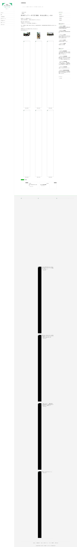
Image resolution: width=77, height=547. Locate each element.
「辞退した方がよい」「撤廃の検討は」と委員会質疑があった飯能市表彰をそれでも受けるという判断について (64, 63)
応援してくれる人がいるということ (47, 471)
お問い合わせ (2, 24)
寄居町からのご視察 (62, 44)
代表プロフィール (3, 18)
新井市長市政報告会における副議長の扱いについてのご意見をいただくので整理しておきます (64, 72)
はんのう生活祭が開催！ (43, 184)
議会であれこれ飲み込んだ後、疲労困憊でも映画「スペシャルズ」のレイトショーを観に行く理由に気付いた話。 (64, 58)
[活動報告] (24, 185)
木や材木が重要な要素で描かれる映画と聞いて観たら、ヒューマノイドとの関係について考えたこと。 (64, 53)
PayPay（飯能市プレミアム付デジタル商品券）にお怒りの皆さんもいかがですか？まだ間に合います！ (64, 37)
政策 (1, 14)
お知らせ (2, 12)
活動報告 (23, 13)
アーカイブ (60, 76)
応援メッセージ (3, 22)
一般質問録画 (2, 16)
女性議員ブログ (3, 20)
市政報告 (60, 18)
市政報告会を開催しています (63, 41)
